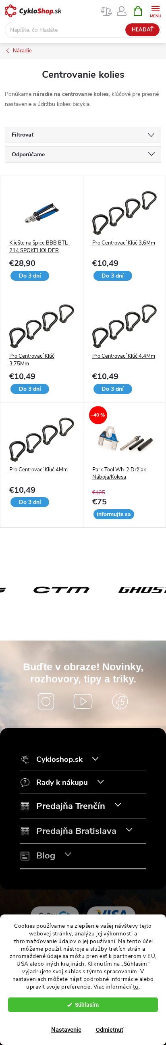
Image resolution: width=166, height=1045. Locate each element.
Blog (45, 856)
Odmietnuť (109, 1029)
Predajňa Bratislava (76, 831)
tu (136, 987)
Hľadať (143, 29)
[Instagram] (45, 701)
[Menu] (155, 10)
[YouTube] (83, 701)
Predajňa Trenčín (70, 806)
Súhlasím (87, 1004)
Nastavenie (66, 1029)
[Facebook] (120, 701)
